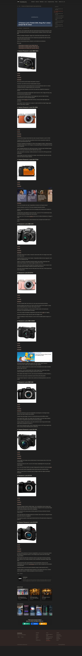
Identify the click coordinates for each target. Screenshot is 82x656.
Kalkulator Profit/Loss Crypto (49, 635)
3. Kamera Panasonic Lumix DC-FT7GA (59, 14)
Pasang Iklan (58, 638)
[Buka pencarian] (62, 1)
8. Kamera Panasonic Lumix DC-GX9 (59, 23)
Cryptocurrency (51, 1)
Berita (18, 573)
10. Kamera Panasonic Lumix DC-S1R (59, 26)
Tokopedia (19, 77)
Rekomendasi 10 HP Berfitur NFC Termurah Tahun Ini (29, 48)
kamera (25, 99)
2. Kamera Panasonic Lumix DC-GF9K (59, 11)
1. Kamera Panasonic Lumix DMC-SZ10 (59, 9)
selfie (43, 312)
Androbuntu (23, 2)
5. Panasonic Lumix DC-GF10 (59, 17)
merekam (31, 216)
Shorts (60, 1)
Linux (46, 1)
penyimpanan (31, 564)
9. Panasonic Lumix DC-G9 (59, 24)
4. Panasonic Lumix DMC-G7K (59, 15)
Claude (44, 623)
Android (33, 1)
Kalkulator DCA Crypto (49, 636)
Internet (37, 1)
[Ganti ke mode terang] (64, 1)
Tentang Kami (58, 634)
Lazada (18, 73)
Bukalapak (19, 79)
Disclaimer (58, 637)
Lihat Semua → (48, 640)
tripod (50, 467)
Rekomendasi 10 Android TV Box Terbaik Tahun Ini (28, 45)
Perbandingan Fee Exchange (49, 639)
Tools (56, 1)
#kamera (21, 573)
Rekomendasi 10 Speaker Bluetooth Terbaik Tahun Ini (29, 46)
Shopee (18, 75)
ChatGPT (27, 623)
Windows (42, 1)
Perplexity (35, 623)
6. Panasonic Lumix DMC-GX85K (58, 19)
